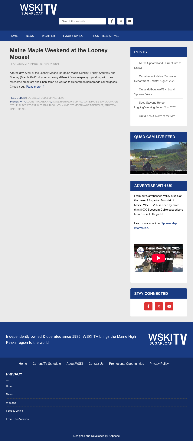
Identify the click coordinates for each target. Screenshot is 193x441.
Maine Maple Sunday (96, 101)
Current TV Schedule (47, 363)
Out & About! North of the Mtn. (157, 116)
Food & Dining (47, 98)
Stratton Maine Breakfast (86, 105)
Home (23, 363)
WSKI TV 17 (38, 13)
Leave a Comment (20, 64)
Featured (32, 98)
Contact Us (96, 363)
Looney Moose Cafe (38, 101)
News (60, 98)
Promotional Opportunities (126, 363)
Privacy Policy (159, 363)
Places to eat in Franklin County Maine (44, 105)
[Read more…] (35, 86)
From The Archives (17, 418)
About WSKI (75, 363)
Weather (11, 402)
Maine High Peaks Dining (67, 101)
